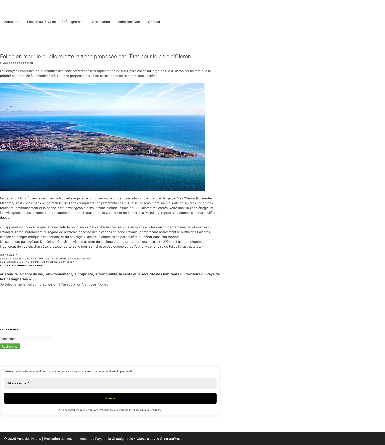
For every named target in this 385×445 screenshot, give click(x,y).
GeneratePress (171, 439)
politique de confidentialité (118, 409)
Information (10, 255)
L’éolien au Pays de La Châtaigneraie (54, 22)
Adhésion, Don (129, 22)
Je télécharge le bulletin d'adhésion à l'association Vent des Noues (54, 284)
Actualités (11, 22)
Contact (154, 22)
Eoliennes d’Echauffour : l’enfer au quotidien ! (38, 261)
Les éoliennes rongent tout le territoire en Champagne (45, 258)
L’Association (100, 22)
